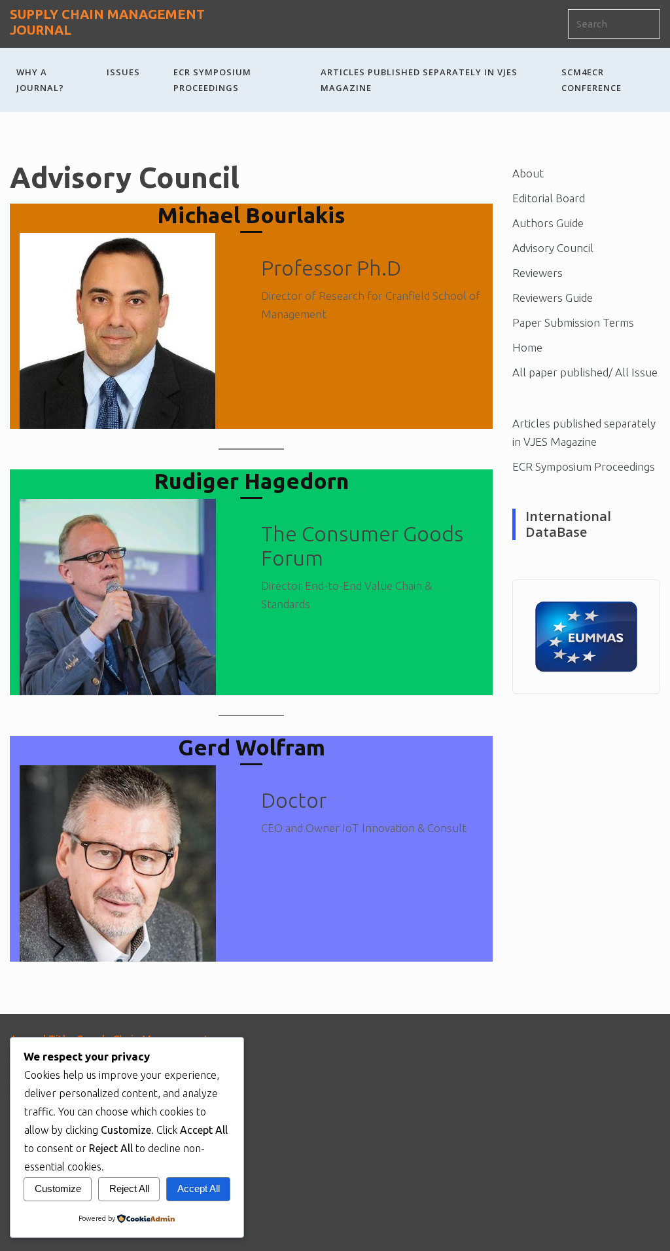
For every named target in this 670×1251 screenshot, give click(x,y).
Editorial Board (548, 198)
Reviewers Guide (552, 297)
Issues (123, 72)
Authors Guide (548, 223)
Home (527, 347)
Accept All (198, 1188)
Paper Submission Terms (573, 322)
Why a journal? (40, 80)
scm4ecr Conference (591, 80)
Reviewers (537, 272)
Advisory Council (552, 248)
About (528, 173)
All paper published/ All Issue (585, 372)
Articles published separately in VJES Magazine (419, 80)
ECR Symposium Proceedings (212, 80)
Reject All (129, 1188)
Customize (58, 1188)
